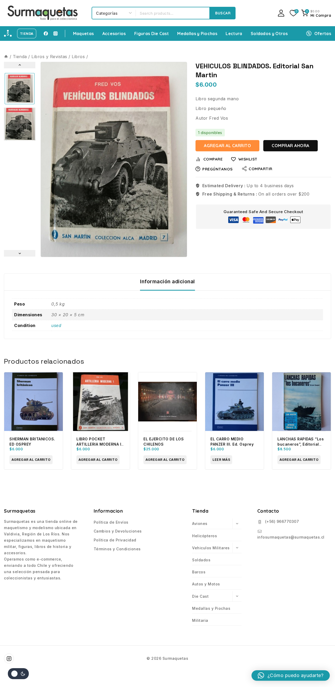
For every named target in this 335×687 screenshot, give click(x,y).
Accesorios (114, 33)
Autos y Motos (206, 584)
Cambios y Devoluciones (118, 531)
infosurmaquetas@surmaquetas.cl (291, 537)
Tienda (27, 34)
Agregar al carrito (227, 145)
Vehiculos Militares (211, 548)
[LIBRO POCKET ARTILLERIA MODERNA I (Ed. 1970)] (100, 401)
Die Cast (200, 596)
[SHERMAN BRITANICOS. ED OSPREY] (33, 401)
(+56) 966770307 (282, 521)
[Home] (6, 56)
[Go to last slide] (19, 65)
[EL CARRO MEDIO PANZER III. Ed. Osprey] (234, 401)
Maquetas (83, 33)
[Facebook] (46, 33)
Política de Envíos (111, 522)
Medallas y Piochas (197, 33)
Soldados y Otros (269, 33)
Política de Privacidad (115, 540)
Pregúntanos (217, 169)
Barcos (198, 572)
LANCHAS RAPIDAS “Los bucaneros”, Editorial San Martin (300, 444)
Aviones (200, 523)
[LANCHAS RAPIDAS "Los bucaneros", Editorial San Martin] (301, 401)
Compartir (260, 168)
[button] (19, 88)
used (56, 325)
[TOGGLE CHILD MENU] (237, 523)
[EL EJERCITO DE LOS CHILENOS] (167, 401)
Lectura (234, 33)
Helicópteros (204, 536)
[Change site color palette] (18, 673)
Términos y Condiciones (117, 549)
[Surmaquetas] (43, 13)
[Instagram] (55, 33)
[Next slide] (19, 253)
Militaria (200, 620)
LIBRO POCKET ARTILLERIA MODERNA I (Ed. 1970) (98, 444)
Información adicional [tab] (167, 282)
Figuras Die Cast (151, 33)
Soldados (201, 560)
